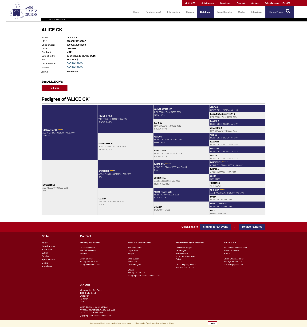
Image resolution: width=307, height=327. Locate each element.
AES (51, 19)
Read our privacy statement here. (160, 323)
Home (136, 12)
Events (190, 12)
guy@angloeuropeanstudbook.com (95, 316)
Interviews (256, 12)
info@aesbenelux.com (89, 264)
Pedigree (54, 88)
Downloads (225, 3)
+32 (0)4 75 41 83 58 (185, 267)
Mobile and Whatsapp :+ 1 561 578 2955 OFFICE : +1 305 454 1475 (97, 311)
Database (205, 12)
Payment (241, 3)
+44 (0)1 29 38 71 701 (137, 273)
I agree (212, 323)
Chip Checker (207, 3)
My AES (191, 3)
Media (241, 12)
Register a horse (252, 226)
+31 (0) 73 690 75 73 (89, 262)
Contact (255, 3)
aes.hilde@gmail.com (233, 264)
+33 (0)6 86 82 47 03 (233, 262)
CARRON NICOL (75, 63)
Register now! (153, 12)
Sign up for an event (215, 226)
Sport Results (224, 12)
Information (173, 12)
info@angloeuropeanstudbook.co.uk (144, 276)
